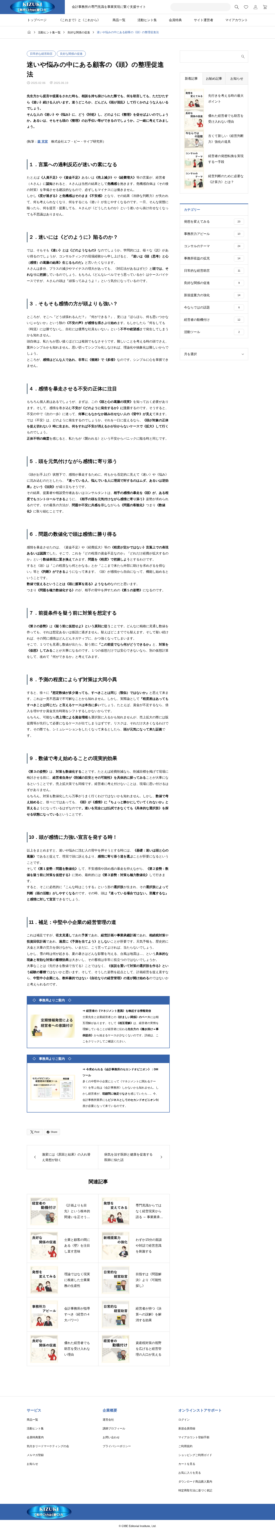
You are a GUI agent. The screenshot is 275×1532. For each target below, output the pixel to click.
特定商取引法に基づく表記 (195, 1490)
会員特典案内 (35, 1437)
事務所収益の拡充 (212, 258)
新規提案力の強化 (212, 295)
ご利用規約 (185, 1446)
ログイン (184, 1419)
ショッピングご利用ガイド (195, 1455)
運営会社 (108, 1419)
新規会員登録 (186, 1428)
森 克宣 (42, 141)
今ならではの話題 (212, 307)
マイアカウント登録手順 (193, 1437)
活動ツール (212, 332)
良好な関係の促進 (71, 53)
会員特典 (175, 20)
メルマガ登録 (35, 1455)
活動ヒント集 (147, 20)
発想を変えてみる (212, 221)
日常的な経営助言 (41, 53)
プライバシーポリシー (117, 1446)
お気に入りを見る (189, 1472)
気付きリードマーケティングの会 (48, 1446)
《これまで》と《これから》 (79, 20)
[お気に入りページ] (246, 7)
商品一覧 (119, 20)
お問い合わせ (111, 1437)
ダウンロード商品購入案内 (195, 1481)
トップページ (37, 20)
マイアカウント (236, 20)
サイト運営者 (203, 20)
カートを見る (186, 1463)
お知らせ (32, 1463)
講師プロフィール (114, 1428)
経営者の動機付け (212, 319)
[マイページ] (255, 7)
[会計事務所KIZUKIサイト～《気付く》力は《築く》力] (32, 7)
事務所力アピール (212, 233)
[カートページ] (263, 7)
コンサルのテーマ (212, 246)
